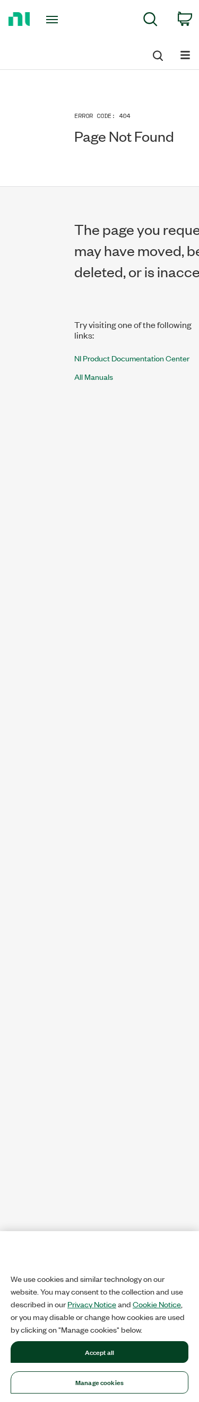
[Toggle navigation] (53, 20)
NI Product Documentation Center (131, 357)
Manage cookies (99, 1382)
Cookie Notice (157, 1304)
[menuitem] (150, 21)
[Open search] (157, 54)
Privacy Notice (91, 1304)
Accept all (99, 1351)
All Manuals (93, 376)
